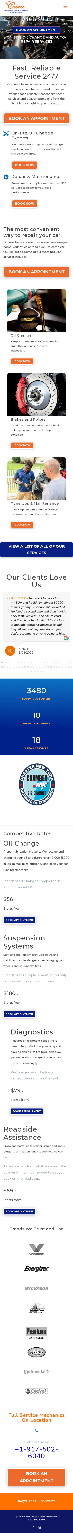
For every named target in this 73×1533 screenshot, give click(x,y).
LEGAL (34, 1501)
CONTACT (47, 1501)
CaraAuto (29, 1516)
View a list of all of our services (36, 549)
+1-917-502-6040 (36, 1453)
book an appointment (36, 30)
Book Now (24, 165)
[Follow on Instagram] (40, 1527)
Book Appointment (20, 920)
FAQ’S (23, 1501)
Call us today (36, 1442)
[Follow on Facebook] (33, 1527)
